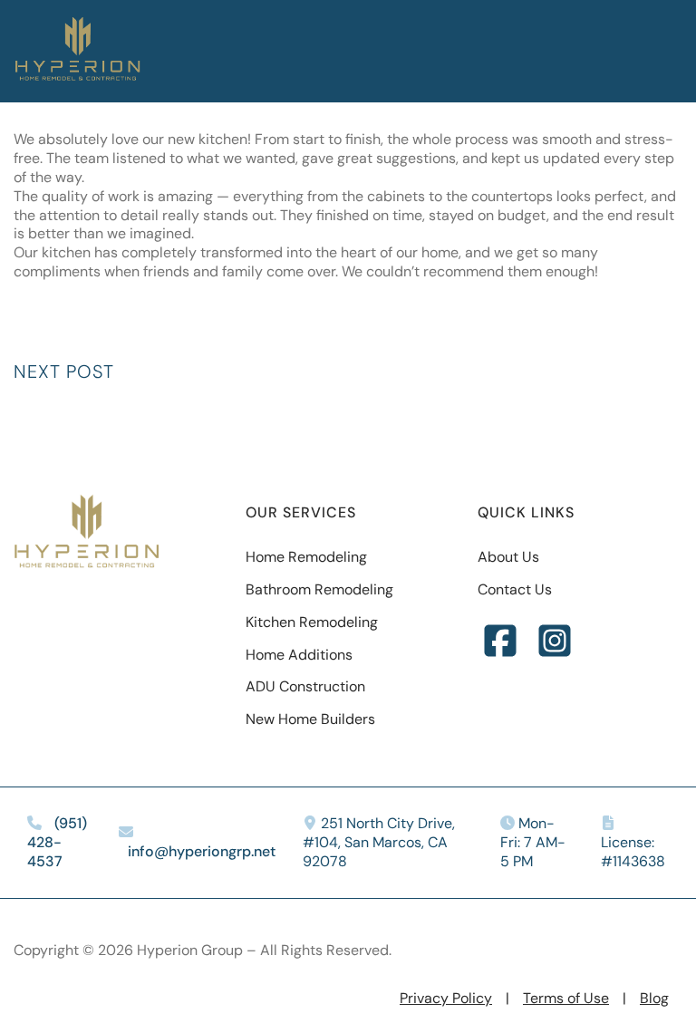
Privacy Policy (446, 998)
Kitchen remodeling (312, 622)
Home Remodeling (306, 556)
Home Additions (299, 654)
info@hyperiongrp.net (202, 851)
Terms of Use (566, 998)
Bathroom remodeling (319, 589)
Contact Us (515, 589)
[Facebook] (500, 642)
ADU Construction (305, 686)
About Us (508, 556)
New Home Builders (310, 719)
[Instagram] (554, 642)
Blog (654, 998)
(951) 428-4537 (57, 842)
